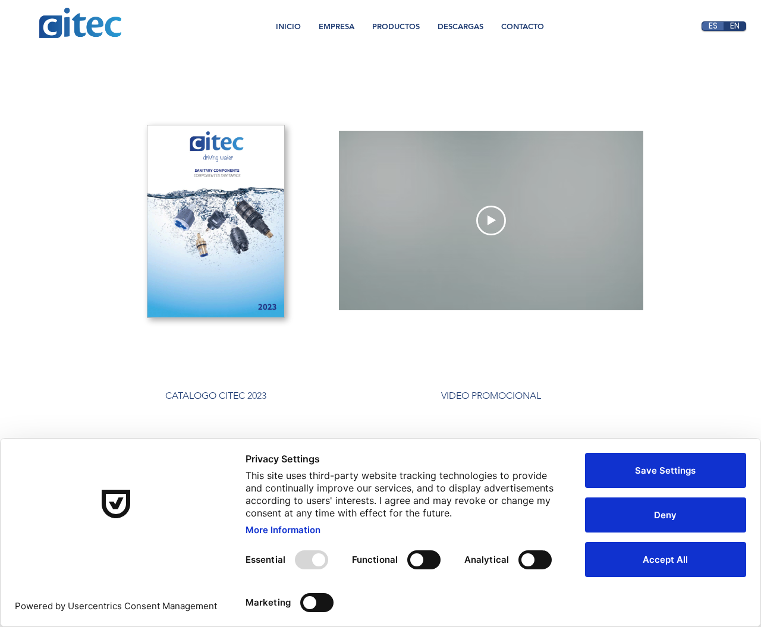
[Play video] (491, 220)
